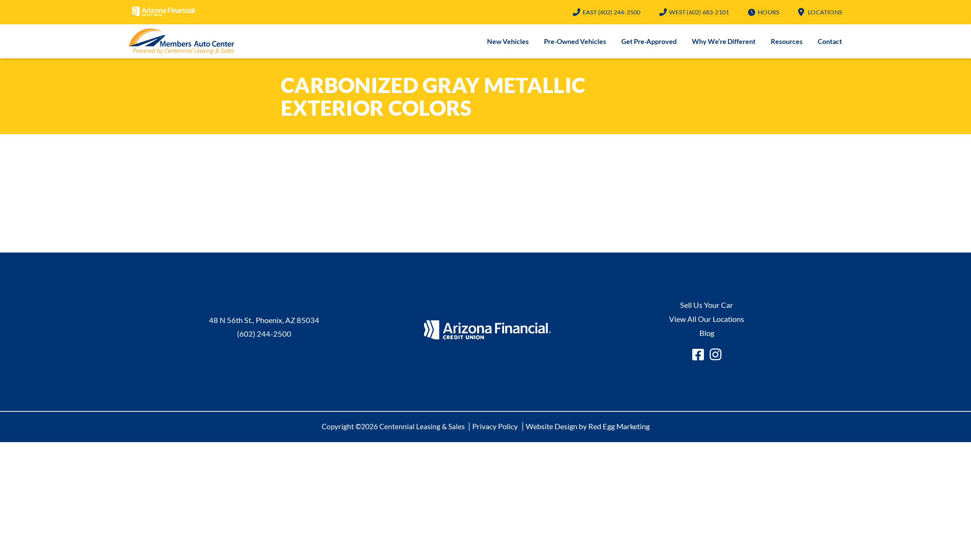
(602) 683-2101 (699, 12)
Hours (768, 12)
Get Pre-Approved (649, 41)
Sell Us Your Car (706, 304)
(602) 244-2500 (612, 12)
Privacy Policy (495, 426)
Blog (706, 332)
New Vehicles (508, 41)
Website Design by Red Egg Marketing (588, 426)
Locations (825, 12)
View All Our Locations (706, 318)
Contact (830, 41)
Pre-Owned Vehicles (575, 41)
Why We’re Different (724, 41)
